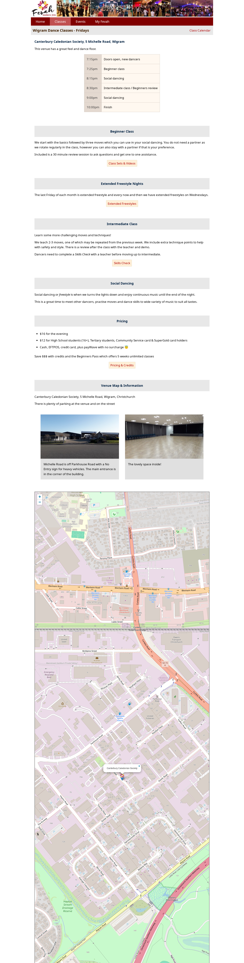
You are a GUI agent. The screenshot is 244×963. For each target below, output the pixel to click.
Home (40, 21)
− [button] (40, 502)
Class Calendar (200, 30)
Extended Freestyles (122, 204)
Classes (60, 21)
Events (81, 21)
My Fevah (102, 21)
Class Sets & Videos (122, 163)
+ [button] (40, 496)
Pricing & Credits (122, 365)
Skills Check (122, 263)
